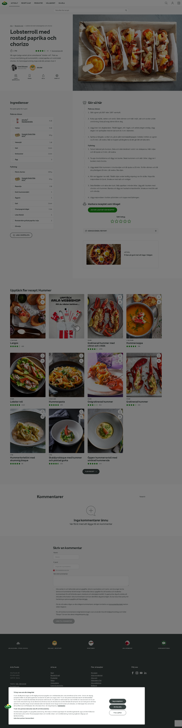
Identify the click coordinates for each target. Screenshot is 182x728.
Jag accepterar (117, 701)
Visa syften (118, 713)
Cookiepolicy (61, 706)
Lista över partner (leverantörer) (24, 718)
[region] (76, 706)
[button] (8, 707)
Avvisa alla (117, 707)
